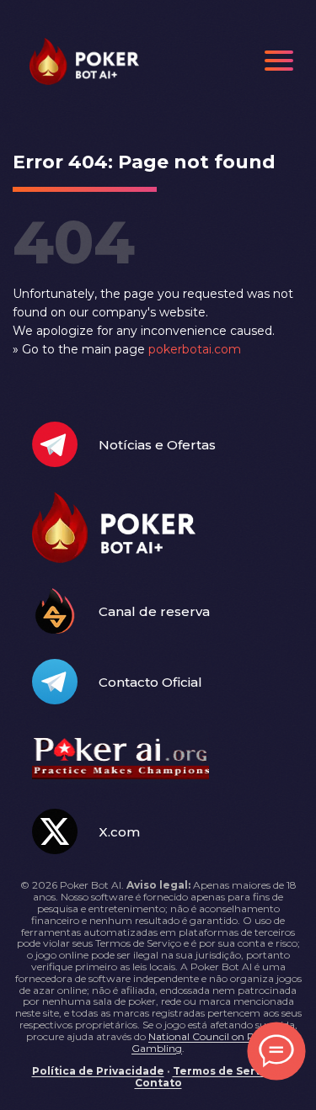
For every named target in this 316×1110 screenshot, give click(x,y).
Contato (158, 1082)
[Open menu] (279, 60)
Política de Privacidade (98, 1071)
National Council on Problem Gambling (210, 1042)
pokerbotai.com (194, 349)
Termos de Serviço (226, 1071)
